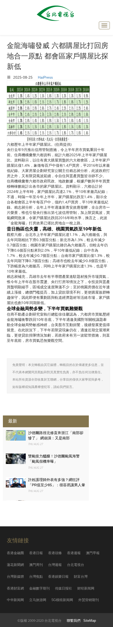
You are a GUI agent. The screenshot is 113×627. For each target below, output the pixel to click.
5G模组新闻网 (62, 600)
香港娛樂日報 (58, 577)
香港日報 (36, 553)
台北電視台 (75, 565)
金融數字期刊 (39, 588)
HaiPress (45, 77)
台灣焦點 (36, 577)
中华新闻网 (15, 600)
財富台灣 (81, 577)
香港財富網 (15, 588)
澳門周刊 (36, 565)
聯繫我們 (73, 621)
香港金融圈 (15, 553)
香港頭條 (55, 553)
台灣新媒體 (15, 577)
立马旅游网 (37, 600)
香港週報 (74, 553)
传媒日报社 (63, 588)
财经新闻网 (85, 588)
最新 (12, 421)
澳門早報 (93, 553)
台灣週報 (55, 565)
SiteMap (89, 621)
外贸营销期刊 (88, 600)
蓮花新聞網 (15, 565)
